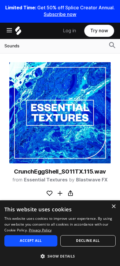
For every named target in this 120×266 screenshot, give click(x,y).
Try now (99, 30)
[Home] (18, 32)
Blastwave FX (91, 180)
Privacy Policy (40, 230)
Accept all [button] (31, 240)
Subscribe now (60, 14)
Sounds (12, 46)
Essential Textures (46, 180)
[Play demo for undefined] (60, 112)
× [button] (113, 206)
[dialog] (60, 233)
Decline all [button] (88, 240)
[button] (60, 256)
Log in (69, 30)
